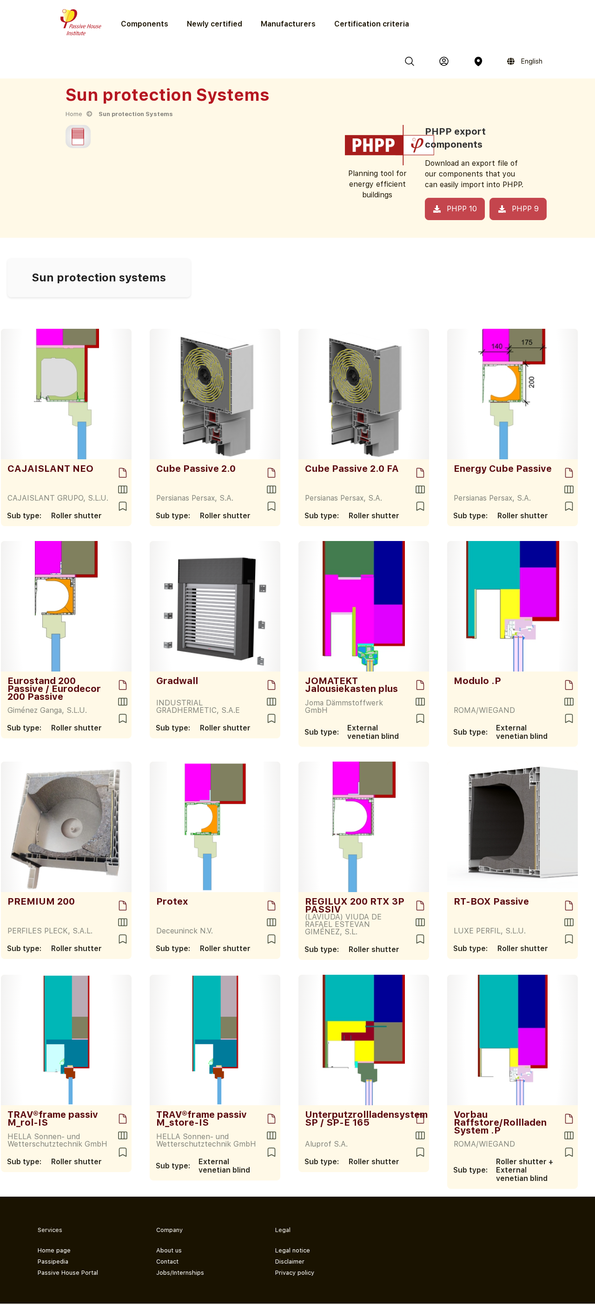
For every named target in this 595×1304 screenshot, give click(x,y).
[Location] (478, 61)
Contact (167, 1261)
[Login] (444, 61)
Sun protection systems (99, 277)
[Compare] (123, 489)
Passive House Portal (68, 1272)
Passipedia (53, 1261)
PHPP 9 (525, 208)
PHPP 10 (462, 208)
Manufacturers (288, 24)
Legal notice (292, 1250)
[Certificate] (123, 473)
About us (169, 1250)
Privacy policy (294, 1272)
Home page (54, 1250)
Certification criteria (371, 24)
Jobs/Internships (180, 1272)
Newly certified (214, 24)
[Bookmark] (123, 506)
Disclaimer (289, 1261)
